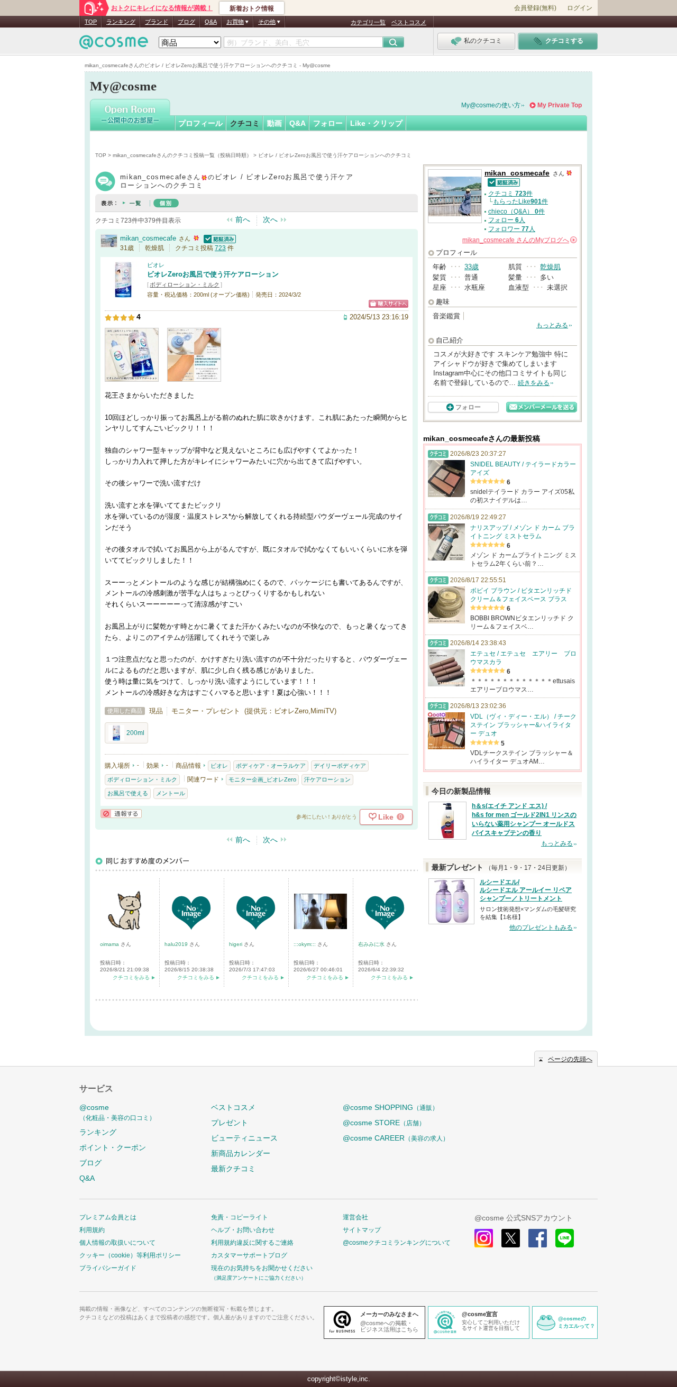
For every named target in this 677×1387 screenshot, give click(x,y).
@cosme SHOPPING (390, 1107)
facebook (537, 1238)
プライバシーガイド (107, 1268)
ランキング (120, 22)
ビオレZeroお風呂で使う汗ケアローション (213, 274)
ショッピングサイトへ (388, 304)
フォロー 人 (506, 220)
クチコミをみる (131, 977)
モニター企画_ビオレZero (262, 779)
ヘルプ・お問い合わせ (243, 1230)
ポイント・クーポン (112, 1147)
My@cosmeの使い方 (490, 105)
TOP (91, 22)
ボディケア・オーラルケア (271, 766)
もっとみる (552, 325)
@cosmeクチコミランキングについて (397, 1242)
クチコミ (245, 123)
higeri (236, 944)
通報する (121, 813)
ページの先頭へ (570, 1059)
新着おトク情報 (252, 8)
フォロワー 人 (511, 229)
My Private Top (559, 105)
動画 (274, 123)
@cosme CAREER (396, 1138)
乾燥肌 (550, 267)
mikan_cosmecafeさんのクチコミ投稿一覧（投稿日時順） (182, 155)
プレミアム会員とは (107, 1217)
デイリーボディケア (340, 766)
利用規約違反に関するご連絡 (252, 1242)
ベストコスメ (408, 22)
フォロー (328, 123)
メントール (170, 793)
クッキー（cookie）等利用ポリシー (130, 1255)
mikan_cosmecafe (148, 238)
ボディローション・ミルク (184, 284)
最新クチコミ (233, 1168)
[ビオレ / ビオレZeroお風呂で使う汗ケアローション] (123, 293)
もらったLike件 (520, 201)
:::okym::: (305, 944)
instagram (483, 1238)
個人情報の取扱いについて (117, 1242)
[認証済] (218, 238)
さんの (518, 240)
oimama (110, 944)
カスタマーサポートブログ (249, 1255)
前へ (242, 219)
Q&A (211, 22)
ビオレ (155, 265)
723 (220, 248)
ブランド (156, 22)
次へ (270, 219)
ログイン (579, 8)
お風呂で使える (127, 793)
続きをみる (534, 383)
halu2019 (176, 944)
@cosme (117, 1112)
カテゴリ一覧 (368, 22)
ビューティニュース (244, 1138)
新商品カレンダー (240, 1153)
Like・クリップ (376, 123)
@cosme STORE (384, 1122)
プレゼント (229, 1122)
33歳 (471, 267)
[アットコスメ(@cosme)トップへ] (113, 45)
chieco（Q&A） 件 (516, 211)
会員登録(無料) (535, 8)
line (564, 1238)
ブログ (186, 22)
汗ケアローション (327, 779)
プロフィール (200, 123)
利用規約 (92, 1230)
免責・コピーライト (239, 1217)
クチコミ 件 (510, 193)
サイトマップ (362, 1230)
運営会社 (355, 1217)
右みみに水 (372, 944)
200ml (135, 733)
